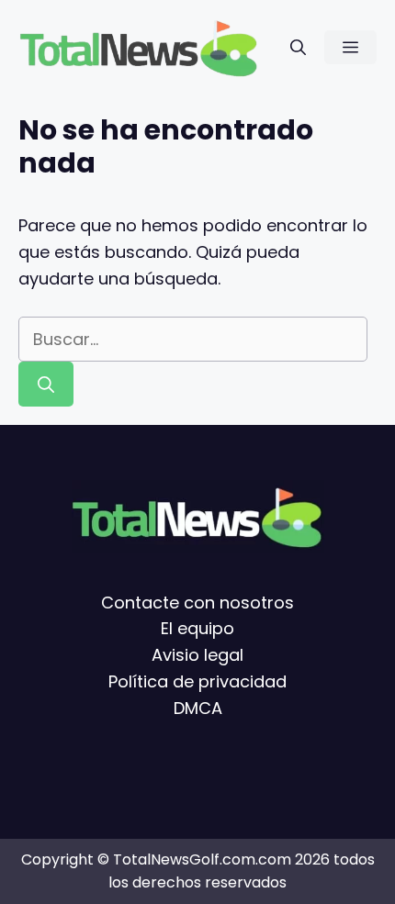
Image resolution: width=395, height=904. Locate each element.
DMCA (198, 708)
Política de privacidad (197, 681)
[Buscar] (45, 384)
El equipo (197, 629)
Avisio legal (197, 654)
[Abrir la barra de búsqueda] (298, 47)
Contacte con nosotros (197, 602)
